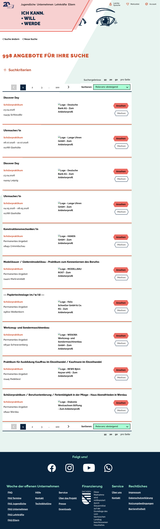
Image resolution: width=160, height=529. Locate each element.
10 (106, 80)
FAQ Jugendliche (17, 503)
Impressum (135, 492)
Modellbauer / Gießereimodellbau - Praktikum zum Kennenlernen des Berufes (51, 261)
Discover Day (11, 97)
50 (117, 80)
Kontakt (39, 498)
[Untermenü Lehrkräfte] (61, 5)
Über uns (117, 492)
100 (57, 87)
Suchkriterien (19, 70)
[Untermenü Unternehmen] (45, 5)
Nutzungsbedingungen (141, 503)
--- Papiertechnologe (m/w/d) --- (24, 294)
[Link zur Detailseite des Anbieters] (70, 108)
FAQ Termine (14, 498)
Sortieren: (86, 87)
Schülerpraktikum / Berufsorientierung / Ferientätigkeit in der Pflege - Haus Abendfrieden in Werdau (65, 394)
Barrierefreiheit (137, 509)
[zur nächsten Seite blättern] (68, 87)
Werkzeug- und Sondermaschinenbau (26, 327)
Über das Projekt (68, 498)
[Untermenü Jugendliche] (28, 5)
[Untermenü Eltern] (71, 5)
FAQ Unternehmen (18, 509)
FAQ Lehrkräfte (16, 514)
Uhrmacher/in (12, 130)
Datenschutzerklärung (141, 498)
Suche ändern (11, 39)
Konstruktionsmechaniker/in (21, 229)
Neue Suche (30, 39)
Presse (62, 503)
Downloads (65, 509)
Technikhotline (43, 503)
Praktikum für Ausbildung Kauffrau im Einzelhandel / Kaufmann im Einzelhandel (53, 361)
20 (111, 80)
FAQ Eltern (13, 520)
